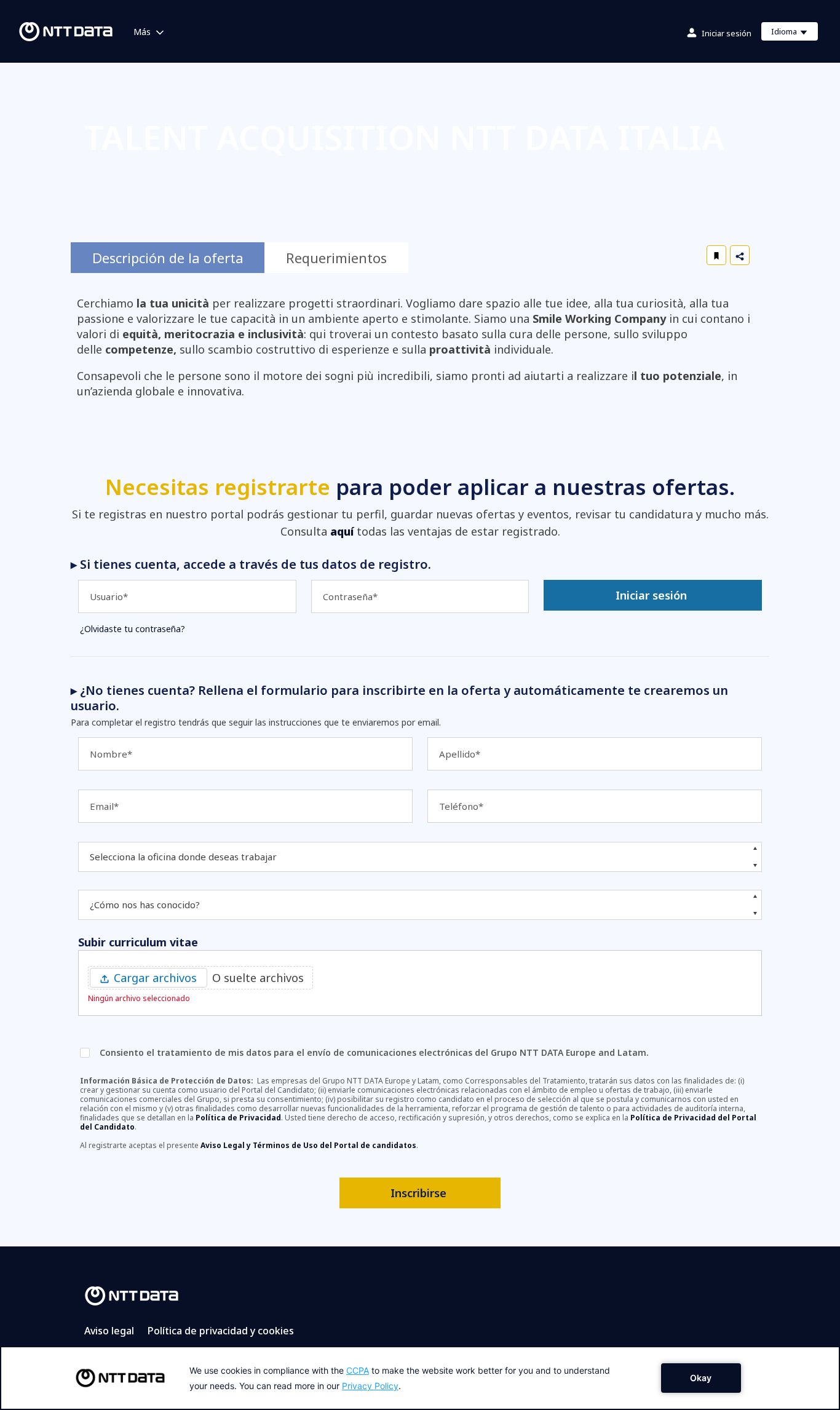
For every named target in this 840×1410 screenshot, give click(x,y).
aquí (342, 531)
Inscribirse (418, 1193)
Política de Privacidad (238, 1117)
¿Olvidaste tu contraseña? (132, 629)
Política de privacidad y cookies (221, 1330)
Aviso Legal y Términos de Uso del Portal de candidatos (308, 1145)
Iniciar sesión (726, 33)
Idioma (794, 33)
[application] (420, 1378)
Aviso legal (109, 1330)
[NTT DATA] (131, 1295)
